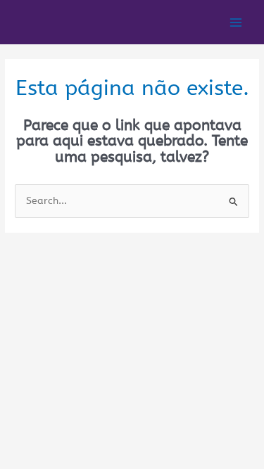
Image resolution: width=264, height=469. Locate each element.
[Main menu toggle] (236, 22)
